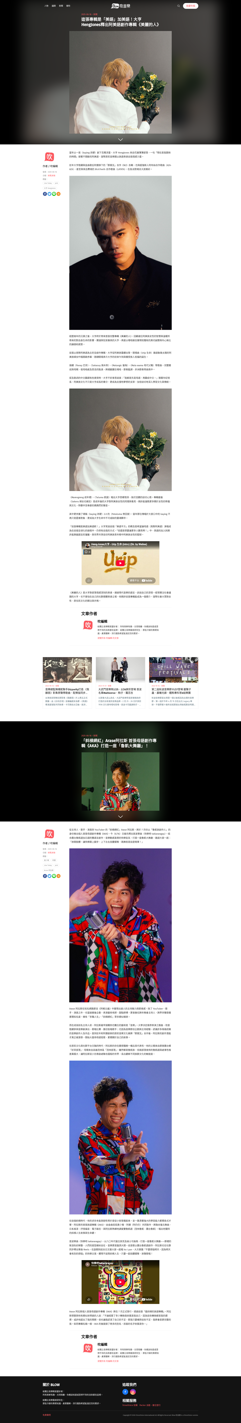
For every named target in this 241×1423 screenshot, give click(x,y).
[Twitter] (49, 194)
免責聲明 (47, 1415)
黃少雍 (46, 860)
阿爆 (54, 860)
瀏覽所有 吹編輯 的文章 (108, 638)
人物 (46, 6)
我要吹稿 (190, 6)
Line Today (48, 183)
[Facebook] (45, 194)
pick (56, 183)
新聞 (61, 6)
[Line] (54, 194)
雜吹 (68, 6)
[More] (58, 194)
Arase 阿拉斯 (48, 870)
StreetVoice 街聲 (130, 1405)
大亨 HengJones (50, 188)
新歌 (53, 176)
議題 (54, 6)
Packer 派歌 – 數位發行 (150, 1405)
